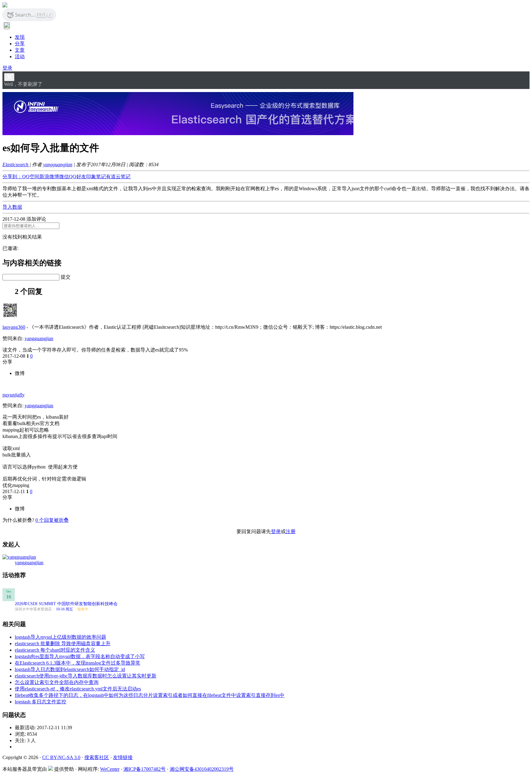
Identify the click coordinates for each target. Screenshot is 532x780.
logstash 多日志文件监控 (40, 701)
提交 (66, 276)
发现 (20, 37)
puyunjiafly (13, 394)
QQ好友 (77, 176)
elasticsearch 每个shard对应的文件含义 (55, 650)
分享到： (12, 176)
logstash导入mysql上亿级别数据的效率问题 (60, 637)
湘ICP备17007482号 (144, 769)
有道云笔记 (118, 176)
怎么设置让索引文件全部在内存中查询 (57, 682)
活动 (20, 56)
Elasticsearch (16, 164)
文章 (20, 50)
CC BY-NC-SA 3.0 (61, 757)
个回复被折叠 (52, 520)
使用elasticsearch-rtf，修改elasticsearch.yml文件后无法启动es (78, 688)
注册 (291, 531)
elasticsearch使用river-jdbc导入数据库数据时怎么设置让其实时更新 (85, 675)
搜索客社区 (96, 757)
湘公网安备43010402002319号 (202, 769)
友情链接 (123, 757)
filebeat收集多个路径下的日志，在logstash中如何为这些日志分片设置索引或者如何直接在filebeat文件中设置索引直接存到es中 (149, 695)
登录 (7, 67)
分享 (20, 43)
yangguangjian (57, 164)
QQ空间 (30, 176)
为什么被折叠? (18, 520)
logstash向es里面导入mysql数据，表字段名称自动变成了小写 (80, 656)
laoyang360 (13, 327)
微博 (20, 373)
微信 (64, 176)
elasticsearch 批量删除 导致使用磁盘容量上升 (63, 643)
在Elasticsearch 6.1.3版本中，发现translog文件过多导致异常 (77, 662)
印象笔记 (96, 176)
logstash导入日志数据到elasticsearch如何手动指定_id (70, 669)
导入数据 (12, 207)
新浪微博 (49, 176)
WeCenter (109, 769)
